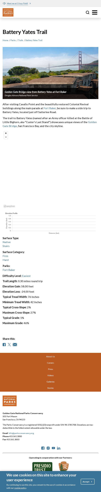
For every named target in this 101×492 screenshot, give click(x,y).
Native (7, 242)
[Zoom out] (6, 137)
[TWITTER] (9, 344)
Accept (86, 481)
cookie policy (20, 488)
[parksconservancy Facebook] (42, 448)
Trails (20, 40)
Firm (5, 255)
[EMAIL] (15, 344)
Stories (50, 388)
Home (5, 40)
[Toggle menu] (94, 12)
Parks (13, 40)
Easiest (26, 275)
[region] (50, 169)
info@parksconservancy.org (21, 433)
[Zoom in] (6, 133)
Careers (50, 362)
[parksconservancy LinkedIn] (58, 448)
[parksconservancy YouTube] (53, 448)
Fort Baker (50, 108)
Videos (50, 375)
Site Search (87, 12)
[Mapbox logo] (9, 206)
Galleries (51, 381)
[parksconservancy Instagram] (48, 448)
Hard (6, 259)
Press (50, 369)
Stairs (6, 246)
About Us (50, 356)
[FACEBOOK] (4, 344)
